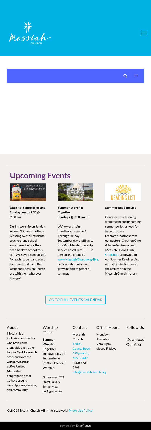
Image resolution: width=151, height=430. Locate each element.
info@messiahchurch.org (89, 372)
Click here (112, 254)
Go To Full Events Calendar (75, 300)
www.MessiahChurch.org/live (78, 259)
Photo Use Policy (80, 410)
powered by (75, 425)
